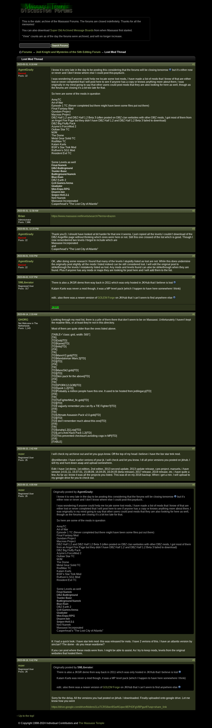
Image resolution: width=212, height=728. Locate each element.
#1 (193, 64)
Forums (27, 52)
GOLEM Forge (106, 297)
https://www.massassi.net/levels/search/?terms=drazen (83, 216)
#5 (193, 277)
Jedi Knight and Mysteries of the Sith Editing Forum (68, 52)
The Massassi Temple (91, 723)
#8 (193, 485)
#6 (193, 314)
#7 (193, 448)
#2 (193, 211)
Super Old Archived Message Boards (72, 30)
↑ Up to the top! (25, 715)
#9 (193, 660)
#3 (193, 229)
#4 (193, 256)
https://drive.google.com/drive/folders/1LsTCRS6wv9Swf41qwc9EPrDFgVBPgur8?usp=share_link (109, 707)
